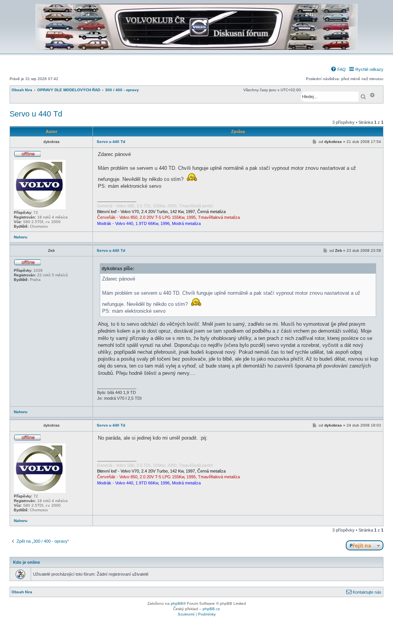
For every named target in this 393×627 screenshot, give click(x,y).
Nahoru (20, 237)
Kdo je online (26, 562)
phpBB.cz (211, 609)
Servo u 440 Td (36, 114)
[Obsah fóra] (196, 48)
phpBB (177, 603)
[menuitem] (338, 69)
